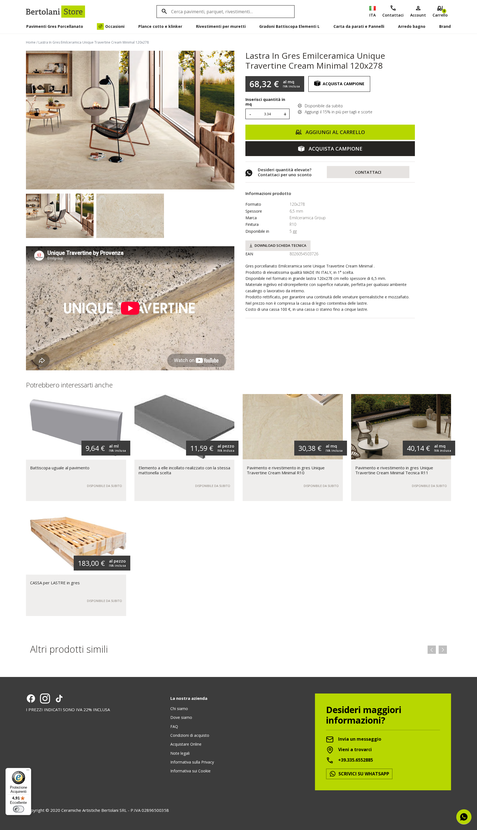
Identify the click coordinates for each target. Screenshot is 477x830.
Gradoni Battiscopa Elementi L (289, 26)
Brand (445, 26)
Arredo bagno (411, 26)
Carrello (440, 13)
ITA (372, 15)
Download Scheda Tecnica (280, 245)
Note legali (180, 753)
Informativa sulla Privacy (192, 762)
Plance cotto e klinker (160, 26)
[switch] (18, 809)
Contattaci (393, 15)
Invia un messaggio (359, 739)
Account (418, 15)
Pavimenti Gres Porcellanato (54, 26)
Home (31, 42)
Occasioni (114, 26)
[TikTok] (59, 698)
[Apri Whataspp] (463, 816)
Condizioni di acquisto (189, 735)
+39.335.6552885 (355, 760)
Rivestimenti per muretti (221, 26)
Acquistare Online (186, 744)
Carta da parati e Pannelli (358, 26)
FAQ (174, 726)
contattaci (368, 172)
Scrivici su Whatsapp (363, 774)
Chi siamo (179, 708)
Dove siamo (181, 717)
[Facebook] (31, 698)
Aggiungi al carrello (334, 132)
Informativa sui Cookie (190, 770)
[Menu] (28, 771)
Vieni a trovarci (354, 749)
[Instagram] (45, 698)
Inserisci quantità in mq (265, 102)
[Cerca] (163, 12)
